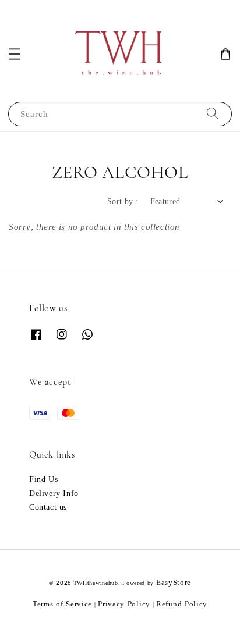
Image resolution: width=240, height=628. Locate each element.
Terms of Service (62, 604)
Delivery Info (54, 494)
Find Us (43, 480)
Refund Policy (181, 604)
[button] (14, 54)
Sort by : (123, 201)
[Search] (212, 113)
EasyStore (173, 583)
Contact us (48, 508)
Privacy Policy (124, 604)
